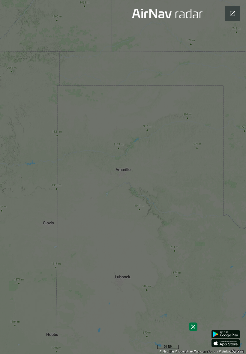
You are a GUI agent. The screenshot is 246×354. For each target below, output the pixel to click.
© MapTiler (166, 351)
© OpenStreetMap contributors (196, 351)
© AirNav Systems (231, 351)
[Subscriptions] (193, 326)
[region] (123, 177)
